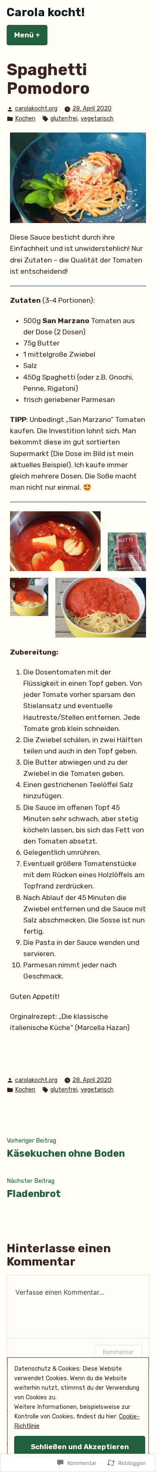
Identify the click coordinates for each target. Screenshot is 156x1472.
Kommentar (118, 1351)
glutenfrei (63, 118)
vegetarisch (97, 118)
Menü (30, 35)
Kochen (25, 118)
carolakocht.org (36, 108)
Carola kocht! (46, 12)
